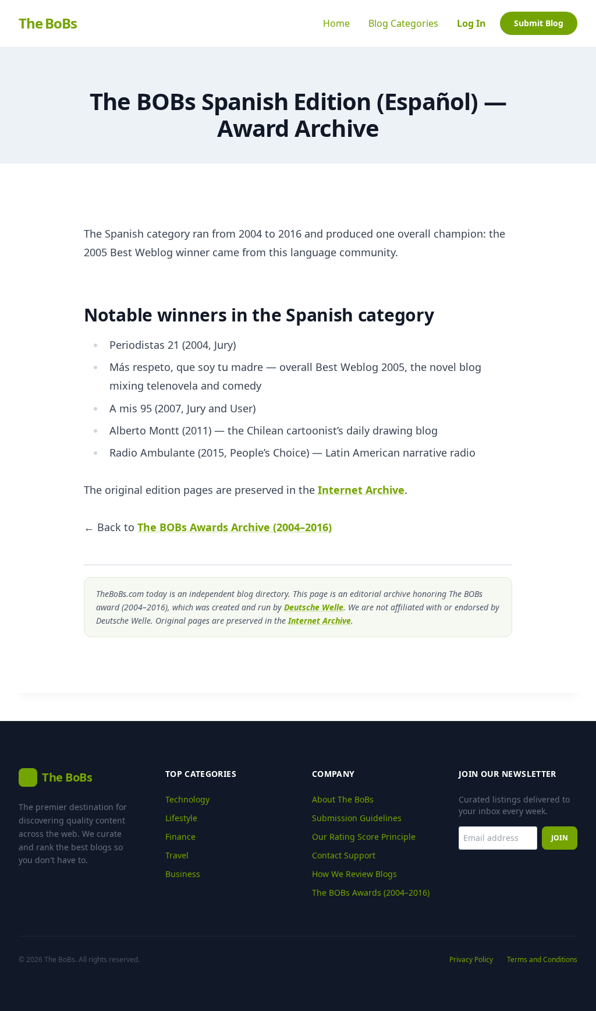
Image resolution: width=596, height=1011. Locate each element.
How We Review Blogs (354, 873)
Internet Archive (361, 490)
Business (182, 873)
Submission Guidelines (357, 817)
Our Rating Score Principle (364, 836)
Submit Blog (538, 23)
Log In (471, 23)
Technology (187, 799)
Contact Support (343, 855)
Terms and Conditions (542, 959)
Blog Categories (403, 23)
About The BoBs (343, 799)
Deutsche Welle (313, 607)
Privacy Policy (471, 959)
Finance (180, 836)
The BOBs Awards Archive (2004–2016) (234, 527)
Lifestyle (181, 817)
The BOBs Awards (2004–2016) (371, 892)
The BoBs (47, 23)
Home (336, 23)
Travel (177, 855)
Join (559, 838)
